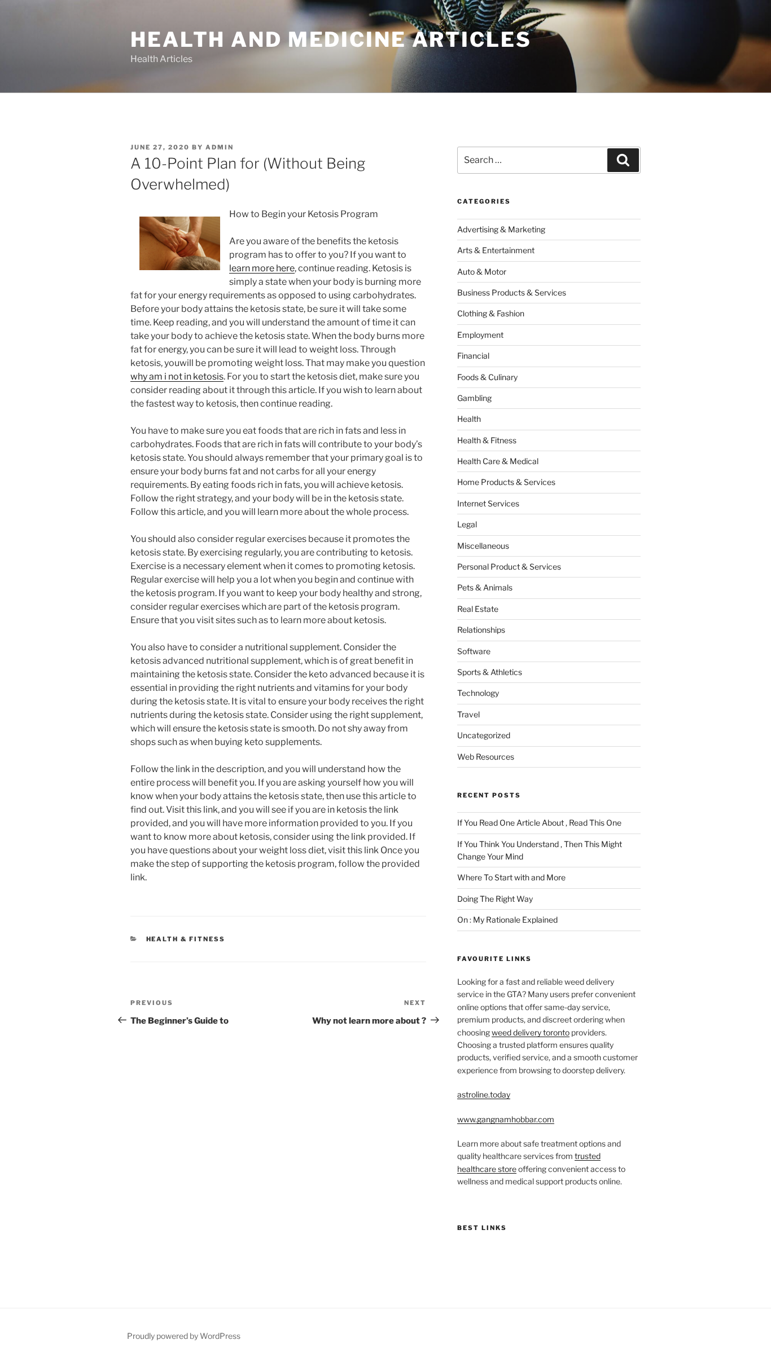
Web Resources (485, 756)
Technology (478, 693)
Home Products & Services (506, 482)
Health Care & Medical (497, 461)
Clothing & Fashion (490, 313)
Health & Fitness (186, 939)
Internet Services (488, 503)
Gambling (474, 398)
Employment (480, 335)
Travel (468, 714)
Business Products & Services (511, 292)
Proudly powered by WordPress (183, 1336)
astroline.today (483, 1094)
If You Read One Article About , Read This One (539, 822)
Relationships (481, 629)
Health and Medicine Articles (331, 39)
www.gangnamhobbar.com (505, 1119)
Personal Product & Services (509, 566)
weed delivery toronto (531, 1032)
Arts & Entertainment (496, 250)
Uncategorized (483, 735)
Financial (473, 355)
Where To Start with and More (511, 877)
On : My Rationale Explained (507, 919)
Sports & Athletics (489, 672)
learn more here (262, 268)
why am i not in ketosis (177, 376)
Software (473, 651)
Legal (467, 524)
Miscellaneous (483, 545)
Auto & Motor (481, 271)
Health (469, 419)
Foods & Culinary (487, 377)
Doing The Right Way (495, 898)
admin (219, 147)
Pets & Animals (484, 587)
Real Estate (477, 609)
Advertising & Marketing (501, 229)
